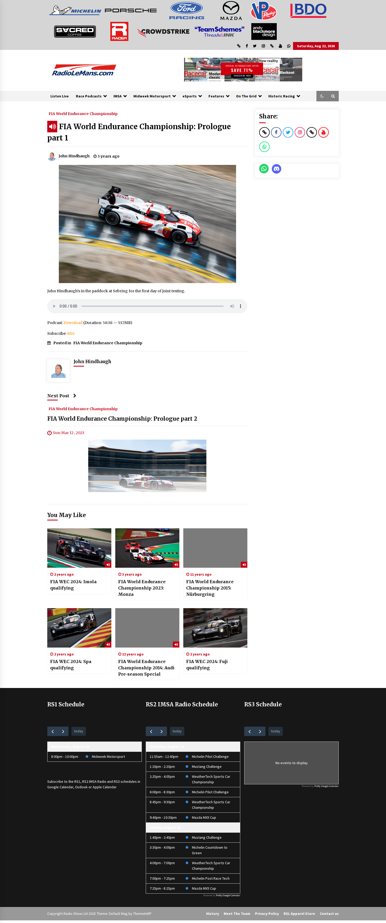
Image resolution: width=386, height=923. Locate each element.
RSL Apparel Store (299, 913)
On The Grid (246, 96)
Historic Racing (281, 96)
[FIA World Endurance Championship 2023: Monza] (147, 548)
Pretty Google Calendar (228, 895)
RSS (71, 333)
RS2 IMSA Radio (94, 781)
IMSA (117, 96)
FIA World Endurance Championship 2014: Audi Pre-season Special (146, 668)
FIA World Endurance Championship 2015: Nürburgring (210, 588)
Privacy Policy (267, 913)
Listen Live (59, 96)
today (78, 731)
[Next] (63, 731)
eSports (189, 96)
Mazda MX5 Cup (204, 817)
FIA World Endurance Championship (83, 113)
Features (216, 96)
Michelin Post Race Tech (210, 878)
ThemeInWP (142, 913)
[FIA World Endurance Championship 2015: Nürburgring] (215, 548)
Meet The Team (237, 913)
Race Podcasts (89, 96)
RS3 (117, 781)
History (212, 913)
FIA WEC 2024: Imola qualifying (73, 585)
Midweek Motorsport (152, 96)
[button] (321, 96)
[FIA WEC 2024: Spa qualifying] (79, 628)
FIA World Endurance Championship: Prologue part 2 (122, 418)
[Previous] (52, 731)
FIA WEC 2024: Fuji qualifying (207, 664)
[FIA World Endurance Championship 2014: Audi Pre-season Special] (147, 628)
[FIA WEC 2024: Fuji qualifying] (215, 628)
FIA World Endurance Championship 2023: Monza (142, 588)
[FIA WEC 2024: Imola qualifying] (79, 548)
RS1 (77, 781)
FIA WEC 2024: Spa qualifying (70, 664)
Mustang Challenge (207, 766)
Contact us (329, 913)
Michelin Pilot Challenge (210, 756)
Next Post (58, 395)
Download (73, 322)
